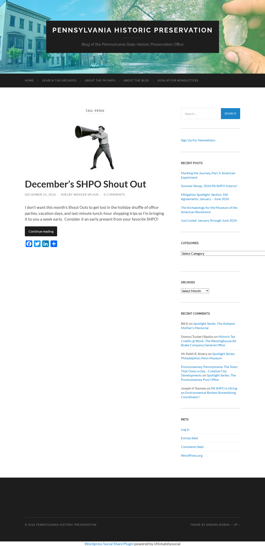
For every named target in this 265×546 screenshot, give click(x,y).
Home (29, 80)
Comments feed (192, 447)
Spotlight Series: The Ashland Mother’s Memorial (208, 325)
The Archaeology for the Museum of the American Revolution (209, 209)
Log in (185, 429)
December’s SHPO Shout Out (85, 184)
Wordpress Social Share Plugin (109, 543)
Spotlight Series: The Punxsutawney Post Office (208, 377)
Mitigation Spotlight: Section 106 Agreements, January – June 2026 (205, 196)
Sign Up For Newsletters (178, 80)
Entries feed (189, 438)
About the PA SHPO (100, 80)
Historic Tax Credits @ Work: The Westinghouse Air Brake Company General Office (209, 341)
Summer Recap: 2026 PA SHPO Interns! (209, 186)
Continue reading (41, 231)
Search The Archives (59, 80)
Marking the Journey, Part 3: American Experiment (208, 175)
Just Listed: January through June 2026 (209, 220)
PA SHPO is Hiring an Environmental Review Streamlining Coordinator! (209, 392)
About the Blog (136, 80)
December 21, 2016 (40, 194)
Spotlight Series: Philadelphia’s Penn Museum (208, 356)
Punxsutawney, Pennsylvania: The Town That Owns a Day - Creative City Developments (209, 371)
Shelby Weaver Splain (80, 194)
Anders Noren (218, 524)
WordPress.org (191, 455)
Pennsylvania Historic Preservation (132, 30)
